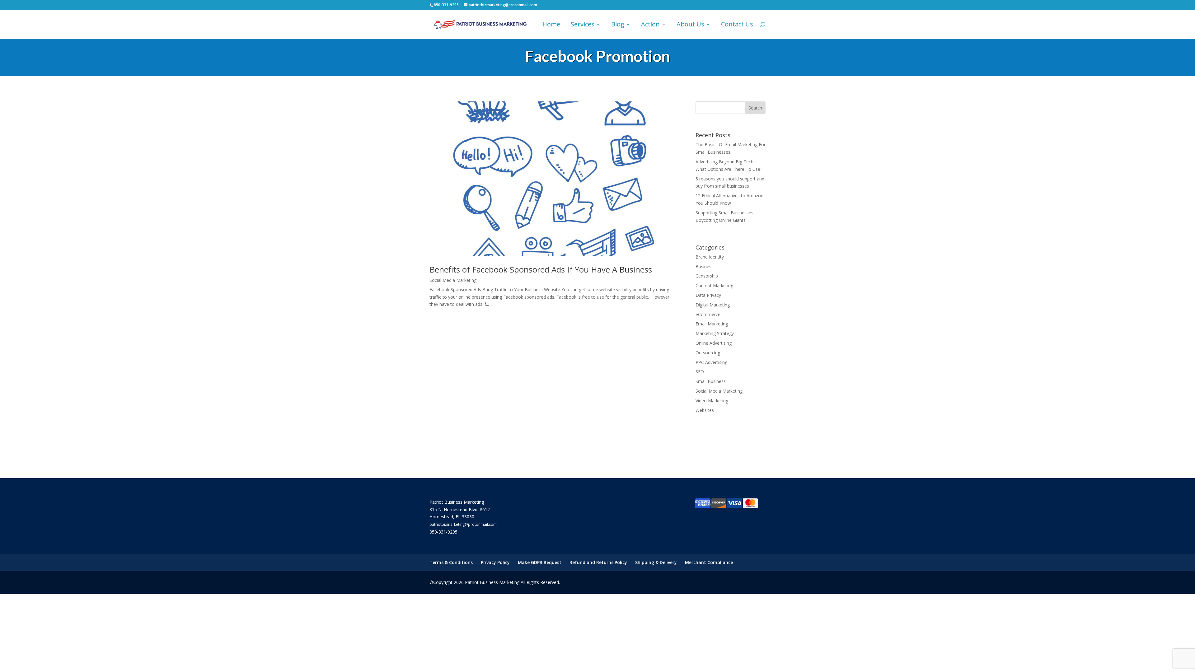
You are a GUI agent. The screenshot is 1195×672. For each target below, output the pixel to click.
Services (582, 25)
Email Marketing (712, 324)
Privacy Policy (495, 562)
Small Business (711, 381)
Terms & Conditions (451, 562)
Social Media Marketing (452, 280)
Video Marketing (712, 401)
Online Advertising (714, 343)
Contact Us (737, 25)
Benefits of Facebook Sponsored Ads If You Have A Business (540, 269)
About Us (690, 25)
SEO (700, 372)
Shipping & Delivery (656, 562)
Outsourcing (708, 353)
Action (650, 25)
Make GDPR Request (539, 562)
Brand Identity (710, 257)
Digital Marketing (713, 305)
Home (551, 25)
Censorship (707, 276)
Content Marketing (714, 285)
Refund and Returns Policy (598, 562)
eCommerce (708, 314)
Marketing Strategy (715, 333)
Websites (705, 410)
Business (705, 266)
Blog (617, 25)
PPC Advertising (711, 362)
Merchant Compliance (709, 562)
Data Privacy (708, 295)
